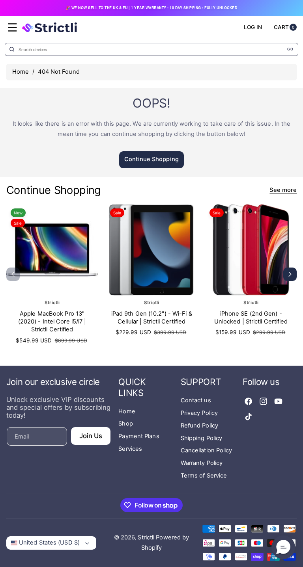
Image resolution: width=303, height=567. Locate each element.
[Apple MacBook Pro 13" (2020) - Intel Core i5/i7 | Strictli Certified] (52, 250)
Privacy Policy (199, 412)
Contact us (196, 400)
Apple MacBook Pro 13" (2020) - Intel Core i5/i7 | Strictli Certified (52, 321)
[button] (12, 27)
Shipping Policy (202, 438)
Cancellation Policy (206, 450)
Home (20, 71)
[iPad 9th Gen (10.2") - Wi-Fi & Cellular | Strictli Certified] (151, 250)
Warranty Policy (202, 463)
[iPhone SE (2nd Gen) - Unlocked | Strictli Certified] (251, 250)
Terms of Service (204, 475)
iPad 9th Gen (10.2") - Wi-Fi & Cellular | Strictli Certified (151, 317)
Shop (125, 423)
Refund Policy (199, 425)
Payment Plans (138, 436)
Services (130, 448)
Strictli (146, 537)
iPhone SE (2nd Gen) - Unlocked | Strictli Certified (251, 317)
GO (290, 49)
